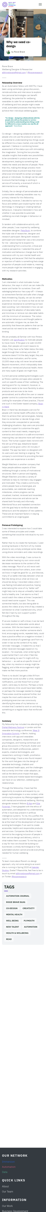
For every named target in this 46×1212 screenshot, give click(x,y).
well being (12, 920)
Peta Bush (25, 230)
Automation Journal (17, 895)
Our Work (7, 1205)
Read (9, 939)
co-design (12, 908)
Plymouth (29, 920)
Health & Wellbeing (17, 932)
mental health (14, 914)
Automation (30, 926)
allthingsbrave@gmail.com (14, 72)
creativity (28, 908)
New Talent (12, 926)
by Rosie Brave (18, 51)
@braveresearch (34, 72)
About (5, 1186)
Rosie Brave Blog (15, 902)
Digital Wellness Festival (13, 727)
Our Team (7, 1191)
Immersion (8, 1161)
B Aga (29, 803)
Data (4, 1172)
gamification (19, 339)
